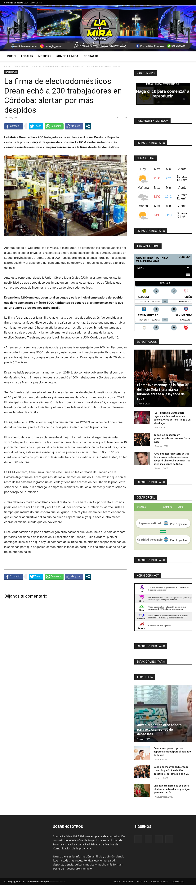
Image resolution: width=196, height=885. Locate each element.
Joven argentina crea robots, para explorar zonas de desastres (159, 729)
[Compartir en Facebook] (13, 126)
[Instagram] (176, 2)
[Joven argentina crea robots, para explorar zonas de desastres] (163, 713)
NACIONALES (21, 66)
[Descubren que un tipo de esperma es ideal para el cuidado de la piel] (142, 753)
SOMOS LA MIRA (67, 56)
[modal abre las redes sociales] (88, 126)
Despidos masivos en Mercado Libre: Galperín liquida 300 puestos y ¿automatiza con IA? (171, 770)
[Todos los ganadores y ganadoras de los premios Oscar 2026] (142, 439)
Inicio (7, 66)
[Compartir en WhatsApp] (54, 126)
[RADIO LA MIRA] (98, 28)
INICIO (11, 56)
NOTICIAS (44, 56)
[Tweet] (36, 126)
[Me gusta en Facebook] (74, 126)
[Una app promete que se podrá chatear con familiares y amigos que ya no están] (142, 790)
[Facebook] (170, 2)
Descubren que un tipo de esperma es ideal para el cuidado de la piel (172, 751)
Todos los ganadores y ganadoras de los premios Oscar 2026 (172, 438)
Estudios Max (57, 881)
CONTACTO (91, 56)
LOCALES (27, 56)
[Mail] (182, 2)
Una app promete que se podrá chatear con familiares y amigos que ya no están (172, 789)
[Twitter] (189, 2)
